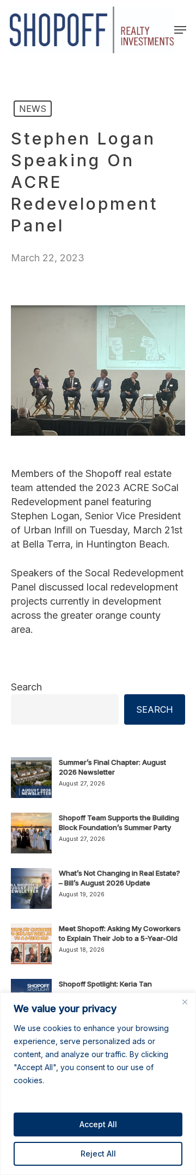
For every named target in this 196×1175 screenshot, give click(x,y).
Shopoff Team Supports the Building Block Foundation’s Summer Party (119, 822)
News (32, 108)
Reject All (98, 1153)
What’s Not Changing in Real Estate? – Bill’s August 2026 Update (119, 878)
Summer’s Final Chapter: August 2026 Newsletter (112, 767)
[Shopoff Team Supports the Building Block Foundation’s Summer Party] (31, 839)
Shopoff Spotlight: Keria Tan (105, 983)
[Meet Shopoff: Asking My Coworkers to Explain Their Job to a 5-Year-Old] (31, 950)
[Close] (184, 1001)
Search (26, 687)
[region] (98, 1083)
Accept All (98, 1124)
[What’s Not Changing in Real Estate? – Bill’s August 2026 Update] (31, 894)
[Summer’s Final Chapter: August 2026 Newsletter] (31, 783)
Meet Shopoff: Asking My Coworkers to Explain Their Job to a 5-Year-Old (120, 933)
